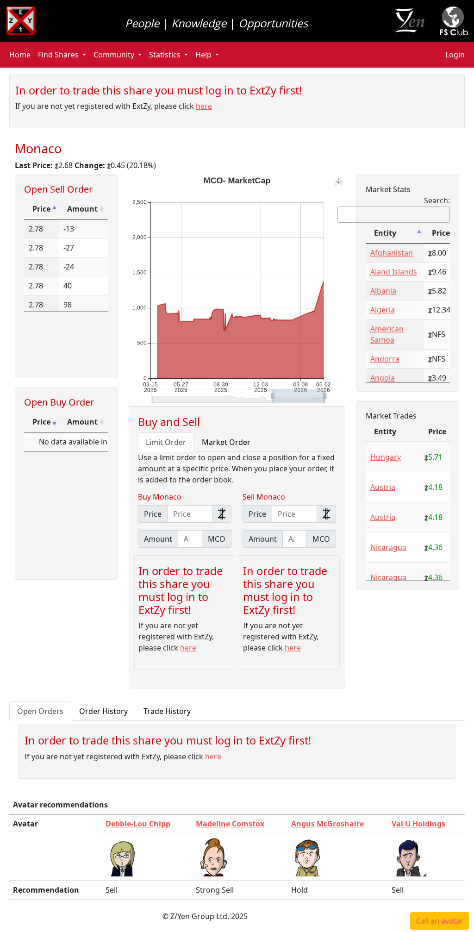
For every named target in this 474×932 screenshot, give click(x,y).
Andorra (384, 359)
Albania (383, 291)
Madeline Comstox (230, 824)
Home (20, 55)
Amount (82, 209)
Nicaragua (388, 547)
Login (455, 55)
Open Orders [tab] (40, 711)
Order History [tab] (103, 711)
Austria (382, 487)
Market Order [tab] (226, 442)
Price (41, 209)
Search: (437, 200)
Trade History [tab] (167, 711)
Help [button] (203, 55)
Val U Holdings (418, 824)
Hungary (385, 457)
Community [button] (114, 55)
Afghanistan (391, 253)
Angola (382, 378)
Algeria (382, 310)
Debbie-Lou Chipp (138, 824)
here (204, 106)
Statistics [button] (165, 55)
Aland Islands (393, 272)
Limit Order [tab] (166, 442)
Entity (385, 233)
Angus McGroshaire (327, 824)
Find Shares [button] (58, 55)
